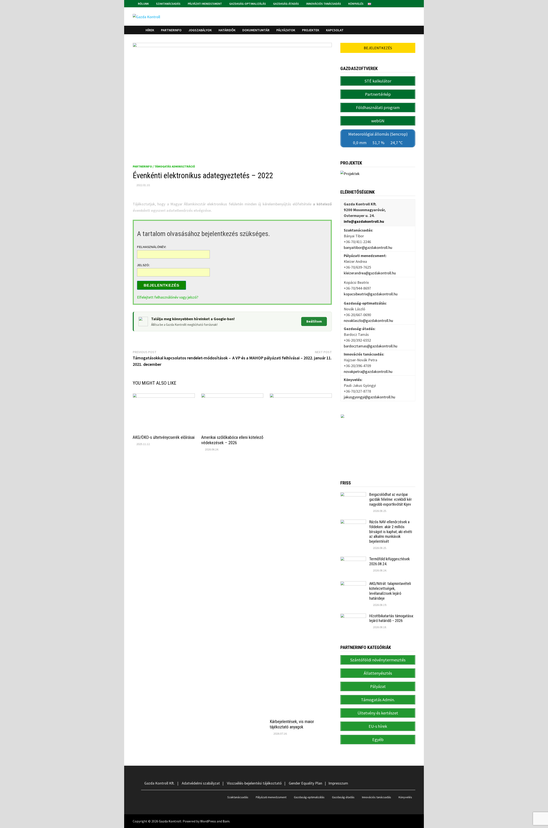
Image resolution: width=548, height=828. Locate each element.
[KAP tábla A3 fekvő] (378, 440)
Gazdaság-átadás (286, 4)
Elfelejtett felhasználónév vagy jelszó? (167, 297)
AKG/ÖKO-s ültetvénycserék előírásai (164, 437)
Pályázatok (285, 30)
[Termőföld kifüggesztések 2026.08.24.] (353, 559)
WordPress (208, 821)
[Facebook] (408, 3)
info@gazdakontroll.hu (364, 221)
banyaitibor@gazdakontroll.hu (368, 247)
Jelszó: (143, 265)
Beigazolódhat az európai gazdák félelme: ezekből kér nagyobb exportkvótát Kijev (390, 499)
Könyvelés (355, 4)
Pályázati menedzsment (204, 4)
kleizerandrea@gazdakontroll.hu (370, 273)
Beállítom (314, 321)
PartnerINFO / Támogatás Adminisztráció (164, 166)
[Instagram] (413, 3)
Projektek (310, 30)
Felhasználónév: (151, 247)
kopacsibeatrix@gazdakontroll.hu (371, 293)
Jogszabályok (200, 30)
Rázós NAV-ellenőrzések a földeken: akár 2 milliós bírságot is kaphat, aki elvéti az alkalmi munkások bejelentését (390, 532)
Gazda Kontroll (170, 821)
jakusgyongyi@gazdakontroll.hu (369, 397)
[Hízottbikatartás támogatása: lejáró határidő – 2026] (353, 616)
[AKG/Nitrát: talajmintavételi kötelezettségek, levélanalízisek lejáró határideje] (353, 584)
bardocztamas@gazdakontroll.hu (370, 346)
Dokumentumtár (256, 30)
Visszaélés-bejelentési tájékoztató (254, 783)
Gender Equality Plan (305, 783)
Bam (226, 821)
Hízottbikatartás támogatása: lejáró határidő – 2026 (391, 618)
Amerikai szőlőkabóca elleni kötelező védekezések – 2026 (232, 440)
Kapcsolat (335, 30)
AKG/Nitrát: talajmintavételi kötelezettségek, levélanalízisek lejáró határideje (390, 591)
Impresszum (338, 783)
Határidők (227, 30)
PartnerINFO (171, 30)
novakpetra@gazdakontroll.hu (368, 371)
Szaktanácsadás (167, 4)
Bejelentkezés (161, 285)
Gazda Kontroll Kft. (159, 783)
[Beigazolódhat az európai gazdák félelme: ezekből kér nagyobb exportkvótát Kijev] (353, 495)
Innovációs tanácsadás (323, 4)
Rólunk (143, 4)
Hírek (150, 30)
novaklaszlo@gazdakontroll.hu (368, 320)
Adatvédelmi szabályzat (201, 783)
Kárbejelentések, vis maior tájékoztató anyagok (292, 724)
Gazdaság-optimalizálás (247, 4)
